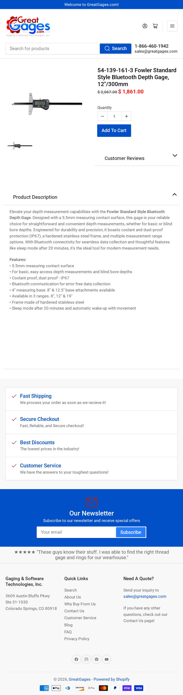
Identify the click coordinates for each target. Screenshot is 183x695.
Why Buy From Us (80, 604)
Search (119, 48)
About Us (72, 597)
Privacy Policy (76, 638)
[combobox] (68, 48)
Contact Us (74, 610)
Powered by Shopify (112, 679)
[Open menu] (172, 26)
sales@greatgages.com (156, 51)
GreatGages (80, 679)
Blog (68, 625)
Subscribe (130, 532)
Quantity (104, 107)
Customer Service (80, 617)
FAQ (68, 631)
